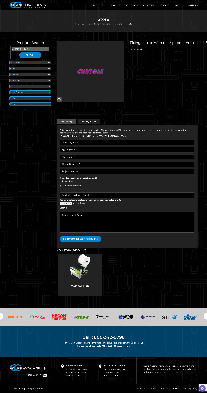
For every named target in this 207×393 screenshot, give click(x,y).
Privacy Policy (191, 389)
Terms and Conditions (170, 389)
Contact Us (140, 389)
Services (115, 5)
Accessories (87, 24)
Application (15, 74)
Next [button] (205, 316)
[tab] (66, 121)
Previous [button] (1, 316)
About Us (148, 5)
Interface (14, 86)
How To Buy (66, 122)
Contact (164, 5)
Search (30, 55)
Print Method (16, 80)
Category (14, 68)
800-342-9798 (109, 337)
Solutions (132, 5)
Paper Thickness (17, 92)
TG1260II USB (80, 286)
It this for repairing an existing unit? (78, 178)
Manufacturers (16, 63)
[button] (59, 99)
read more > (175, 372)
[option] (15, 317)
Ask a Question (88, 122)
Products (98, 5)
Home (77, 24)
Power (13, 104)
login (178, 5)
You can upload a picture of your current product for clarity (90, 200)
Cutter (13, 98)
